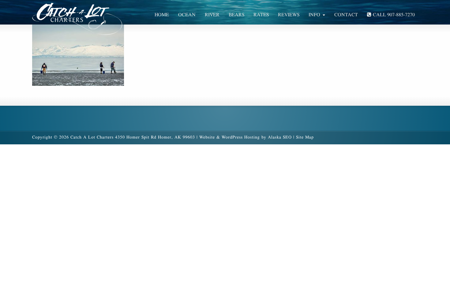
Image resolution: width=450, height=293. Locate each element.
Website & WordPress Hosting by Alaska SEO (245, 137)
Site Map (305, 137)
